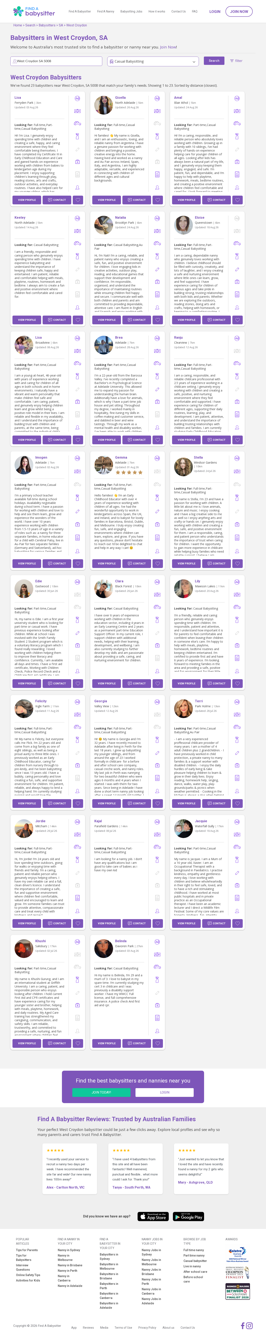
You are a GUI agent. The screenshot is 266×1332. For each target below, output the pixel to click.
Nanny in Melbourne (65, 1258)
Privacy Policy (147, 1327)
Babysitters (47, 25)
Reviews (88, 1327)
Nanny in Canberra (64, 1278)
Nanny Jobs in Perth (151, 1281)
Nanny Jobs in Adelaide (151, 1301)
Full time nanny (193, 1250)
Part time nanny (193, 1255)
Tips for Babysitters (23, 1258)
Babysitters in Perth (109, 1286)
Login (214, 11)
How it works (157, 11)
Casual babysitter (195, 1261)
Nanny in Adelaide (70, 1286)
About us (168, 1327)
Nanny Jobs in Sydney (151, 1252)
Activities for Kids (28, 1280)
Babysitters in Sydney (109, 1256)
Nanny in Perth (67, 1270)
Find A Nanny (105, 11)
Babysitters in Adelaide (109, 1305)
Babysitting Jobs (131, 11)
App (74, 1327)
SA (61, 25)
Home (17, 25)
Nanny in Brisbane (70, 1265)
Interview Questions (23, 1267)
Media (104, 1327)
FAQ (194, 11)
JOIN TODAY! (101, 1092)
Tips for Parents (27, 1250)
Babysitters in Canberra (109, 1296)
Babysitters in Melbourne (109, 1266)
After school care (195, 1271)
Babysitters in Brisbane (109, 1276)
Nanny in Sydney (69, 1250)
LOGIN (164, 1092)
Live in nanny (192, 1266)
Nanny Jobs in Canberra (151, 1291)
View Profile (27, 199)
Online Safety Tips (28, 1275)
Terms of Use (123, 1327)
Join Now (239, 11)
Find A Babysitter (80, 11)
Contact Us (178, 11)
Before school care (193, 1279)
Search (30, 25)
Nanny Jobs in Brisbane (151, 1272)
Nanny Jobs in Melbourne (151, 1262)
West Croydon (76, 25)
